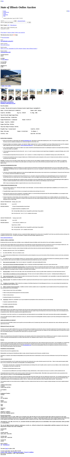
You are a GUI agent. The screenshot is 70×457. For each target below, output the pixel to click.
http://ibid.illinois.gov (27, 140)
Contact (3, 452)
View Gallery (8, 85)
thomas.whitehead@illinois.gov (27, 145)
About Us (10, 452)
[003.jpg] (18, 94)
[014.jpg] (32, 99)
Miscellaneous (13, 25)
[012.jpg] (18, 99)
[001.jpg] (4, 94)
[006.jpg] (39, 94)
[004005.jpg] (25, 94)
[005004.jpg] (32, 94)
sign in (6, 448)
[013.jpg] (25, 99)
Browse (2, 22)
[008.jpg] (53, 94)
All (8, 25)
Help (6, 452)
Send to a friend (11, 32)
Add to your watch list (20, 32)
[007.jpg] (46, 94)
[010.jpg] (4, 99)
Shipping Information (18, 452)
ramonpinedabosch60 (6, 52)
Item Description (5, 37)
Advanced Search (21, 20)
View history (3, 32)
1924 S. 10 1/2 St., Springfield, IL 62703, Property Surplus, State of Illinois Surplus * (19, 48)
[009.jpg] (60, 94)
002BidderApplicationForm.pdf (8, 103)
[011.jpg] (11, 99)
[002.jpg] (11, 94)
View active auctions (5, 44)
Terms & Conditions (29, 452)
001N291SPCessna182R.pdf (7, 102)
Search (2, 20)
